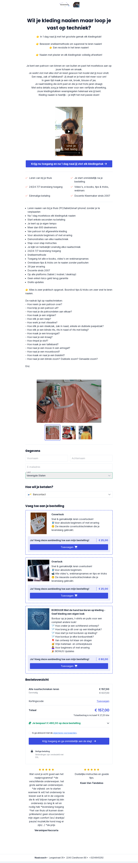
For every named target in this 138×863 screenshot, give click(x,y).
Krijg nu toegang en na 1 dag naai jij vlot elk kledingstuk (67, 163)
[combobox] (69, 494)
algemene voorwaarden (65, 733)
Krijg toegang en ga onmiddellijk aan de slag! (67, 741)
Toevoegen (67, 547)
